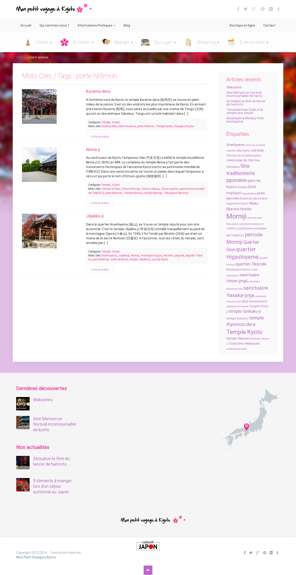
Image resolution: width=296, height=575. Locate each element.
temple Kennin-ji (237, 318)
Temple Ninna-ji (133, 193)
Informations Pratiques (95, 25)
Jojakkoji (124, 255)
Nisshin (168, 255)
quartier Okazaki (251, 264)
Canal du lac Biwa (255, 145)
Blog (127, 25)
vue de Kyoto (160, 259)
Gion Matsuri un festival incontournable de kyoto (244, 94)
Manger (122, 42)
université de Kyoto (236, 348)
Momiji (236, 216)
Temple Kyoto (244, 331)
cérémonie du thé (239, 160)
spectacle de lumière (237, 306)
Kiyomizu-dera (249, 198)
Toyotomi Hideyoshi (243, 343)
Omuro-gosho (170, 188)
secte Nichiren (119, 259)
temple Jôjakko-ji (140, 259)
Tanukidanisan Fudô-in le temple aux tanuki (244, 111)
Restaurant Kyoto (238, 269)
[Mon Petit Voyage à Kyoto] (54, 6)
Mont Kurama (127, 126)
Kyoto (264, 198)
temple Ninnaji (153, 193)
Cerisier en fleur (110, 188)
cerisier (257, 150)
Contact (269, 25)
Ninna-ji (93, 149)
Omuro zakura (150, 188)
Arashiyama (235, 145)
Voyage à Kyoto (184, 126)
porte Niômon (145, 126)
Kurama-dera (98, 91)
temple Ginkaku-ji (244, 311)
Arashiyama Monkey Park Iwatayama (245, 119)
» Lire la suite (99, 136)
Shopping (207, 42)
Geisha (242, 187)
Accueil (25, 25)
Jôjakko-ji (95, 216)
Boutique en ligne (242, 25)
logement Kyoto (237, 203)
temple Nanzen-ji (239, 338)
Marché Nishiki (239, 209)
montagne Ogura (151, 255)
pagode (179, 255)
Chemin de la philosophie (243, 155)
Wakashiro (234, 87)
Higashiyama (249, 193)
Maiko (254, 203)
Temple (105, 122)
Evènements (253, 42)
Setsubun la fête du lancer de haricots (246, 102)
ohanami (252, 217)
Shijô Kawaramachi (254, 301)
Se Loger (163, 42)
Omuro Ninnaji (131, 188)
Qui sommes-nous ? (54, 25)
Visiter (43, 42)
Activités (82, 42)
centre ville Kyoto (238, 150)
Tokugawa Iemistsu (176, 193)
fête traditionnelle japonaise (240, 173)
